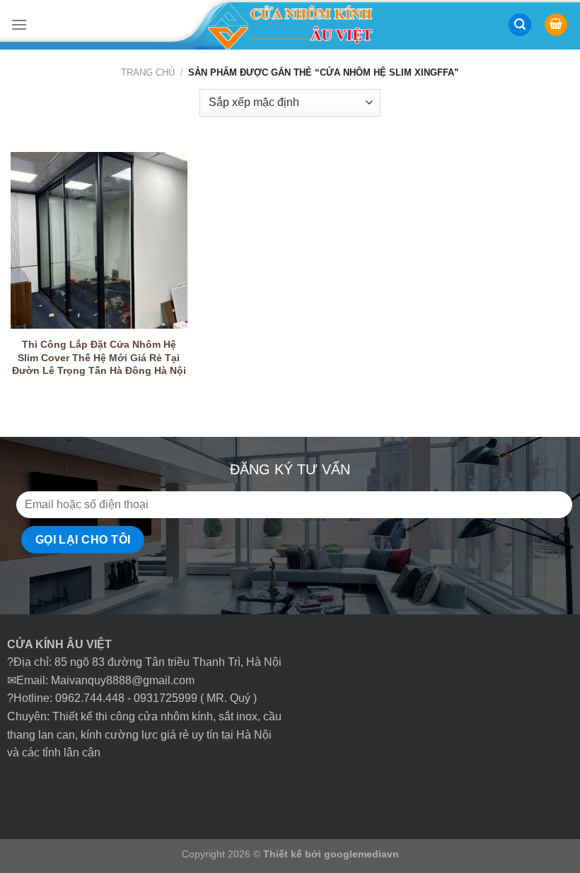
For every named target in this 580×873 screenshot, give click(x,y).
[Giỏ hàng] (556, 25)
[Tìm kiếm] (520, 25)
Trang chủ (148, 72)
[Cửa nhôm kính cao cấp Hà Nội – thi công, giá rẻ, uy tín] (290, 24)
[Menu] (19, 24)
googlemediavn (361, 854)
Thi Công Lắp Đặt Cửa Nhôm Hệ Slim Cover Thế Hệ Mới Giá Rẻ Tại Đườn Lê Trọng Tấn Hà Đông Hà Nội (99, 357)
